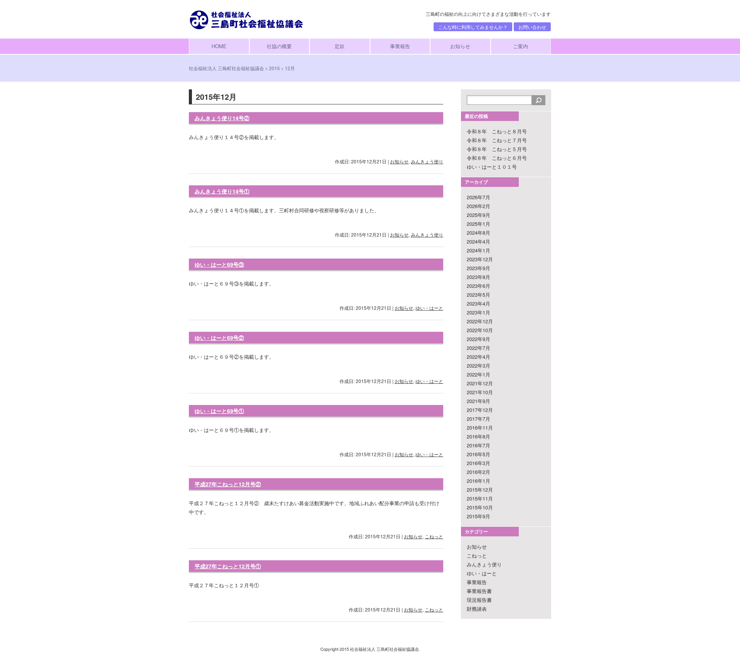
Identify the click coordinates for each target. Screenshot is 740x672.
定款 (340, 46)
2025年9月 (478, 214)
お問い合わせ (532, 27)
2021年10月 (480, 392)
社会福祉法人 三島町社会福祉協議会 (226, 68)
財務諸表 (477, 608)
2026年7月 (478, 197)
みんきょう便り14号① (222, 191)
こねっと (434, 536)
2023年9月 (478, 268)
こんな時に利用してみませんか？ (473, 27)
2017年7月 (478, 418)
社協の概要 (279, 46)
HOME (219, 46)
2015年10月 (480, 507)
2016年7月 (478, 445)
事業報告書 (479, 591)
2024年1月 (478, 250)
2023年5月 (478, 294)
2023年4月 (478, 303)
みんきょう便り (427, 161)
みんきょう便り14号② (222, 118)
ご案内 (520, 46)
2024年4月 (478, 241)
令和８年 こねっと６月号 (497, 157)
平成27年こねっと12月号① (228, 566)
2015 (274, 68)
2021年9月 (478, 401)
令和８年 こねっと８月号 (497, 131)
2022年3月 (478, 365)
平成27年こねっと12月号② (228, 484)
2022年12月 (480, 321)
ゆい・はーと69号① (219, 411)
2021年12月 (480, 383)
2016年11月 (480, 427)
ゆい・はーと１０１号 (492, 166)
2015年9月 (478, 516)
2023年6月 (478, 285)
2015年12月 (480, 489)
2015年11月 (480, 498)
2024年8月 (478, 232)
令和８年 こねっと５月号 (497, 149)
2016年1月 (478, 480)
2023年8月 (478, 277)
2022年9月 (478, 339)
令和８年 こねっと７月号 (497, 140)
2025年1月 (478, 223)
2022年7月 (478, 347)
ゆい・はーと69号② (219, 337)
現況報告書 (479, 599)
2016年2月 (478, 471)
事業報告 (400, 46)
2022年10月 (480, 330)
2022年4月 (478, 356)
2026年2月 (478, 206)
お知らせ (460, 46)
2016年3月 (478, 463)
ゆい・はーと (429, 307)
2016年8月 (478, 436)
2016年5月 (478, 454)
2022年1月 (478, 374)
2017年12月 (480, 409)
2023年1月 (478, 312)
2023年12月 (480, 259)
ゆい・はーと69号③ (219, 264)
